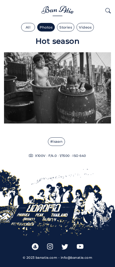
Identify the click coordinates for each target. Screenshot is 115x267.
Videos (85, 27)
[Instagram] (50, 246)
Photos (46, 27)
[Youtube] (80, 246)
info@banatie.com (77, 258)
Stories (65, 27)
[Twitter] (65, 246)
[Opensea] (35, 246)
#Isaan (56, 142)
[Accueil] (57, 10)
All (28, 27)
